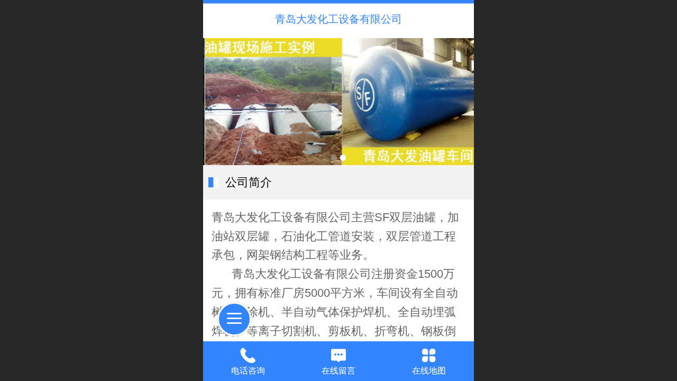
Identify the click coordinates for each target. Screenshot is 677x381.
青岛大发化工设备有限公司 (338, 19)
